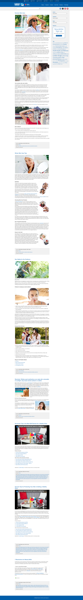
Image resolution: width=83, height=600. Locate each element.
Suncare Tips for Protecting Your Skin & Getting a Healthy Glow (31, 487)
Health (54, 51)
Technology (66, 4)
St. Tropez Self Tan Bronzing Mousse (22, 523)
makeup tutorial (64, 59)
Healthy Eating (55, 52)
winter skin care (30, 252)
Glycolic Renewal (34, 568)
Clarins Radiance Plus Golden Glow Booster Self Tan (24, 461)
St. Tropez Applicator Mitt (20, 524)
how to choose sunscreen (24, 548)
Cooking (54, 47)
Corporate (47, 4)
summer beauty (41, 477)
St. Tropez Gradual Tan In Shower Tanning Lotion (24, 530)
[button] (32, 24)
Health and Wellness (62, 51)
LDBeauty (55, 53)
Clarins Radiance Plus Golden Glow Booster (33, 475)
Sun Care (17, 361)
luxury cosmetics (36, 517)
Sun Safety (29, 416)
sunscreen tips (39, 478)
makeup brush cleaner (22, 586)
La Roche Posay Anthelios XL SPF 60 (22, 452)
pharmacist (32, 408)
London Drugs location (21, 408)
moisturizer (24, 91)
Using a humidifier (43, 196)
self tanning (29, 476)
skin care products (19, 201)
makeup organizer (28, 586)
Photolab (55, 62)
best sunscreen (42, 474)
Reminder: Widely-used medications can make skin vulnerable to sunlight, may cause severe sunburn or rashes (32, 379)
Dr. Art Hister (64, 47)
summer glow (45, 477)
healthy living (60, 52)
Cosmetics (58, 47)
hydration (20, 252)
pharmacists (30, 382)
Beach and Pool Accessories (20, 362)
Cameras (61, 44)
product (37, 89)
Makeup (59, 59)
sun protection (26, 416)
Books (58, 44)
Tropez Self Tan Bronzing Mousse (21, 453)
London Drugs (21, 467)
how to (64, 52)
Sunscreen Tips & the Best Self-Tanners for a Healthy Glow (31, 423)
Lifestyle (51, 4)
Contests (66, 46)
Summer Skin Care (20, 13)
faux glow (40, 475)
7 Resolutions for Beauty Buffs (23, 559)
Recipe (66, 62)
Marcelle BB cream (43, 586)
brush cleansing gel (24, 585)
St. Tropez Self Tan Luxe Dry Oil (30, 477)
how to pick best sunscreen (31, 548)
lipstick (67, 53)
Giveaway (63, 49)
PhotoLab (57, 0)
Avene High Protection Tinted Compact (24, 474)
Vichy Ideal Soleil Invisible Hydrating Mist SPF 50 (24, 459)
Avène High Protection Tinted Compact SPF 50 (23, 533)
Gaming (59, 49)
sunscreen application (34, 478)
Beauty (43, 4)
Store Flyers (40, 0)
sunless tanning (25, 478)
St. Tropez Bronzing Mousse (42, 476)
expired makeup (35, 585)
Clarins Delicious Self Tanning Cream (22, 464)
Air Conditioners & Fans (19, 365)
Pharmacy (46, 0)
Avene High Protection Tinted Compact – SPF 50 (23, 463)
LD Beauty (59, 53)
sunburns (39, 386)
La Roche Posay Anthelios (39, 548)
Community (58, 46)
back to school (55, 42)
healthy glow (44, 475)
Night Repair (40, 568)
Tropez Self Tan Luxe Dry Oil (20, 456)
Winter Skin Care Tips (21, 153)
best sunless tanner (37, 474)
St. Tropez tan (37, 477)
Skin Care (23, 252)
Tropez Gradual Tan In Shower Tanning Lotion (23, 460)
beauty (59, 42)
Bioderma (28, 570)
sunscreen (21, 49)
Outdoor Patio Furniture (19, 363)
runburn (20, 416)
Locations (33, 0)
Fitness (57, 49)
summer (22, 416)
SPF (35, 476)
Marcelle (39, 586)
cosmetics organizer (30, 585)
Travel (59, 64)
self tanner (26, 476)
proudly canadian (63, 62)
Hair (65, 49)
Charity (65, 44)
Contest (62, 46)
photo (57, 60)
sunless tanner (21, 478)
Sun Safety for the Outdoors (22, 259)
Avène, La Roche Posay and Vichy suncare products (28, 516)
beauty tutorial (62, 42)
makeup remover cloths (34, 586)
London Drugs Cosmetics (21, 476)
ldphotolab (63, 54)
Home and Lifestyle (21, 370)
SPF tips (37, 476)
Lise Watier (44, 585)
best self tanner (32, 474)
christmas (54, 46)
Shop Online (27, 0)
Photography (61, 61)
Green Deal (56, 4)
